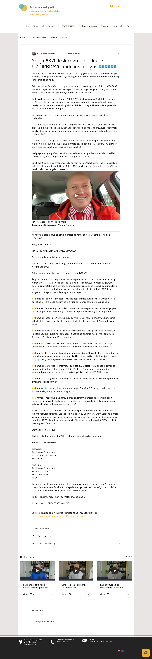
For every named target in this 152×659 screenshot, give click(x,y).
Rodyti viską (127, 557)
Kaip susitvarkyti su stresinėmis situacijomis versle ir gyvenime (112, 586)
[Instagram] (124, 651)
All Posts (23, 37)
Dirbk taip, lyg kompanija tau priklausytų (74, 586)
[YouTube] (119, 651)
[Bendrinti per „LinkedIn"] (45, 536)
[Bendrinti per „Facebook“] (33, 536)
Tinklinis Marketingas (38, 37)
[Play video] (76, 195)
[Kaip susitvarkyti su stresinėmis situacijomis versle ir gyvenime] (114, 570)
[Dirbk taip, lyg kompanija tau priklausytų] (76, 570)
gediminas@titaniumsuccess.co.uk (101, 641)
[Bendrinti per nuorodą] (51, 536)
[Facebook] (122, 651)
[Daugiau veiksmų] (118, 53)
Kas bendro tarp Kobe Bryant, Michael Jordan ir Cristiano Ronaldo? (35, 586)
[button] (129, 37)
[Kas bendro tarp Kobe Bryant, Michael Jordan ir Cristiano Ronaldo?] (37, 570)
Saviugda (53, 37)
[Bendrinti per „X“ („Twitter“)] (39, 536)
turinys (64, 37)
